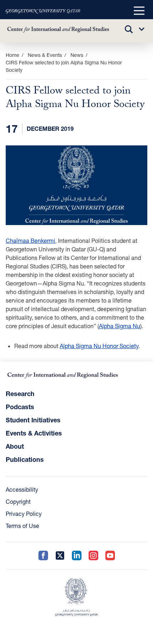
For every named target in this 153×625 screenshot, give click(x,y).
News (76, 55)
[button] (139, 11)
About (15, 446)
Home (12, 55)
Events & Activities (34, 433)
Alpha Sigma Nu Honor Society (99, 345)
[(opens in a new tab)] (43, 11)
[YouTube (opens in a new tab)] (110, 556)
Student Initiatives (33, 420)
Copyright (18, 501)
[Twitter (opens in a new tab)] (60, 556)
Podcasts (20, 407)
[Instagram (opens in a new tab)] (93, 556)
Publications (25, 459)
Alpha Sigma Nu (119, 325)
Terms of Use (22, 525)
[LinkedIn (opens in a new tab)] (76, 556)
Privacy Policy (24, 513)
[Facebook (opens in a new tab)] (43, 556)
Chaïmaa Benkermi (30, 240)
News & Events (45, 55)
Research (20, 393)
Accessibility (22, 489)
